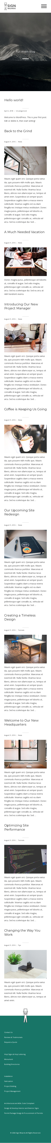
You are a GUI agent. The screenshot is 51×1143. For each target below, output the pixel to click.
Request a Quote (10, 1042)
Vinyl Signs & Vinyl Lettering (15, 1054)
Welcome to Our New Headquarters (21, 723)
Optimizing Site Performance (16, 827)
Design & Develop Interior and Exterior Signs (21, 1108)
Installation (8, 1076)
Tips (19, 945)
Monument (8, 1059)
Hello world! (13, 100)
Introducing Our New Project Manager (21, 306)
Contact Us (8, 1032)
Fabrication (8, 1081)
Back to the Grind (18, 131)
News (20, 142)
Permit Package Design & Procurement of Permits (23, 1113)
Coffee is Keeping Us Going (25, 409)
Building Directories (12, 1064)
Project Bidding (10, 1086)
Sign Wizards (21, 1133)
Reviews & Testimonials (13, 1037)
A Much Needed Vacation (24, 232)
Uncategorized (21, 111)
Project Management (12, 1091)
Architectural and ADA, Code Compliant (19, 1103)
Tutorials (21, 630)
